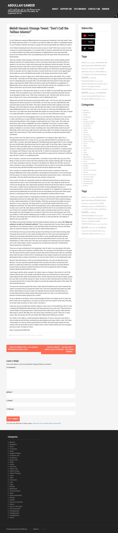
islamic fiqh (85, 84)
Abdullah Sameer (21, 5)
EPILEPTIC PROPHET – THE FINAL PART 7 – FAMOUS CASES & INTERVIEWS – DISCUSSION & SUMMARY (59, 349)
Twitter (90, 48)
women (97, 99)
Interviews (86, 135)
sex (99, 96)
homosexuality (87, 81)
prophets (105, 89)
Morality (85, 155)
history (93, 78)
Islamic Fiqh (24, 335)
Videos (85, 186)
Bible (104, 66)
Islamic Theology (88, 141)
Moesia (35, 529)
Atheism (86, 110)
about (83, 62)
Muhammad (87, 157)
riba (97, 93)
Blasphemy (84, 69)
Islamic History (31, 335)
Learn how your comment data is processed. (46, 423)
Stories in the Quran (89, 174)
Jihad (85, 146)
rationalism (92, 93)
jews (96, 84)
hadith (84, 77)
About (55, 9)
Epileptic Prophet (15, 335)
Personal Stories (88, 159)
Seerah (85, 172)
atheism (98, 65)
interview (96, 81)
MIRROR (105, 9)
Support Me (66, 9)
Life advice (86, 148)
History (85, 132)
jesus (92, 84)
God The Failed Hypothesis (97, 74)
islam (101, 81)
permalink (40, 335)
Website (11, 409)
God (84, 74)
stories (103, 96)
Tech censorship (88, 177)
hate (90, 78)
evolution (100, 71)
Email (10, 400)
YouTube (91, 35)
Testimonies (80, 9)
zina (104, 99)
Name (10, 392)
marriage (90, 86)
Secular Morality (86, 96)
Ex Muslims (87, 126)
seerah (94, 96)
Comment (12, 367)
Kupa (24, 35)
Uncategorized (88, 179)
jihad (100, 84)
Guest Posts (87, 128)
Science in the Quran (89, 170)
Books (85, 115)
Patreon (90, 42)
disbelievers (92, 72)
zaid (102, 99)
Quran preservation (89, 163)
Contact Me (94, 9)
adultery (93, 63)
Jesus (85, 143)
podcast (94, 89)
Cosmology (87, 117)
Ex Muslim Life (88, 124)
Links (85, 150)
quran (84, 92)
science (102, 92)
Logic (85, 152)
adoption (88, 62)
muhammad (86, 89)
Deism (85, 119)
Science (85, 168)
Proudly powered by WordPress (16, 529)
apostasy (90, 65)
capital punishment (94, 69)
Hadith (85, 130)
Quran (85, 161)
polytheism (99, 89)
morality (97, 86)
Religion (85, 166)
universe (85, 99)
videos (91, 99)
